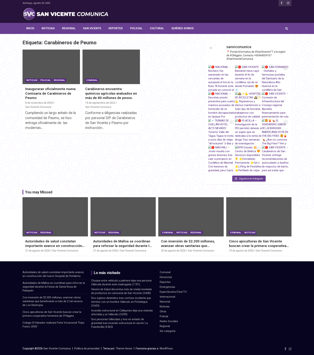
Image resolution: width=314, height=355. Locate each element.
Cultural (157, 28)
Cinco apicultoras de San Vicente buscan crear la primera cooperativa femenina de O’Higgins (257, 245)
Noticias (48, 28)
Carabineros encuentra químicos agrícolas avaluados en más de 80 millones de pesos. (111, 93)
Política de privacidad (86, 348)
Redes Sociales (169, 321)
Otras (163, 311)
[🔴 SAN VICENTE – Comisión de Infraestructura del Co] (275, 105)
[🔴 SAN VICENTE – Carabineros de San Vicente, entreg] (275, 159)
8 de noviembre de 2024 (39, 102)
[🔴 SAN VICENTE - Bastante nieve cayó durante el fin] (248, 78)
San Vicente (92, 28)
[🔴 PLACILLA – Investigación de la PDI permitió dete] (248, 132)
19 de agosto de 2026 (241, 250)
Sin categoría (167, 331)
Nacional (165, 301)
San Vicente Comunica (38, 107)
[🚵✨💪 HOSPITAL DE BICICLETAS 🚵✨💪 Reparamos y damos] (248, 105)
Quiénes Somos (182, 28)
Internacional (167, 296)
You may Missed (38, 192)
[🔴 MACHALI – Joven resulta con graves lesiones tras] (221, 159)
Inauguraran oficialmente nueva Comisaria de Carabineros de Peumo (50, 93)
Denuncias (166, 277)
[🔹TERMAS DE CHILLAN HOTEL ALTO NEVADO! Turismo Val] (221, 132)
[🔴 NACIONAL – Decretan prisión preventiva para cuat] (221, 105)
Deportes (115, 28)
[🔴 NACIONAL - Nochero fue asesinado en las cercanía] (221, 78)
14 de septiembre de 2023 (100, 102)
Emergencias (167, 287)
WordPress (166, 348)
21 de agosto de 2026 (37, 250)
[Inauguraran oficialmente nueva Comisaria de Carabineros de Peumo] (51, 67)
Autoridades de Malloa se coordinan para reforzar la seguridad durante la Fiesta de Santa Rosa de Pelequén (122, 245)
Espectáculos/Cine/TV (173, 291)
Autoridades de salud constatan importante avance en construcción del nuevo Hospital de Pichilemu (53, 245)
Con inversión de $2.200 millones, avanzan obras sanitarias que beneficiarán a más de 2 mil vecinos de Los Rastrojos (189, 248)
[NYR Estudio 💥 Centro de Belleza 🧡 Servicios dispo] (248, 159)
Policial (136, 28)
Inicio (30, 28)
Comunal (92, 80)
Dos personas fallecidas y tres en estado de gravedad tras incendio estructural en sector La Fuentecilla (119, 323)
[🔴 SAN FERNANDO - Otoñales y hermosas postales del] (275, 78)
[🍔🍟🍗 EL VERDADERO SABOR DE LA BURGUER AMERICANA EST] (275, 132)
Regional (69, 28)
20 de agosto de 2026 (173, 250)
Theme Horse (124, 348)
